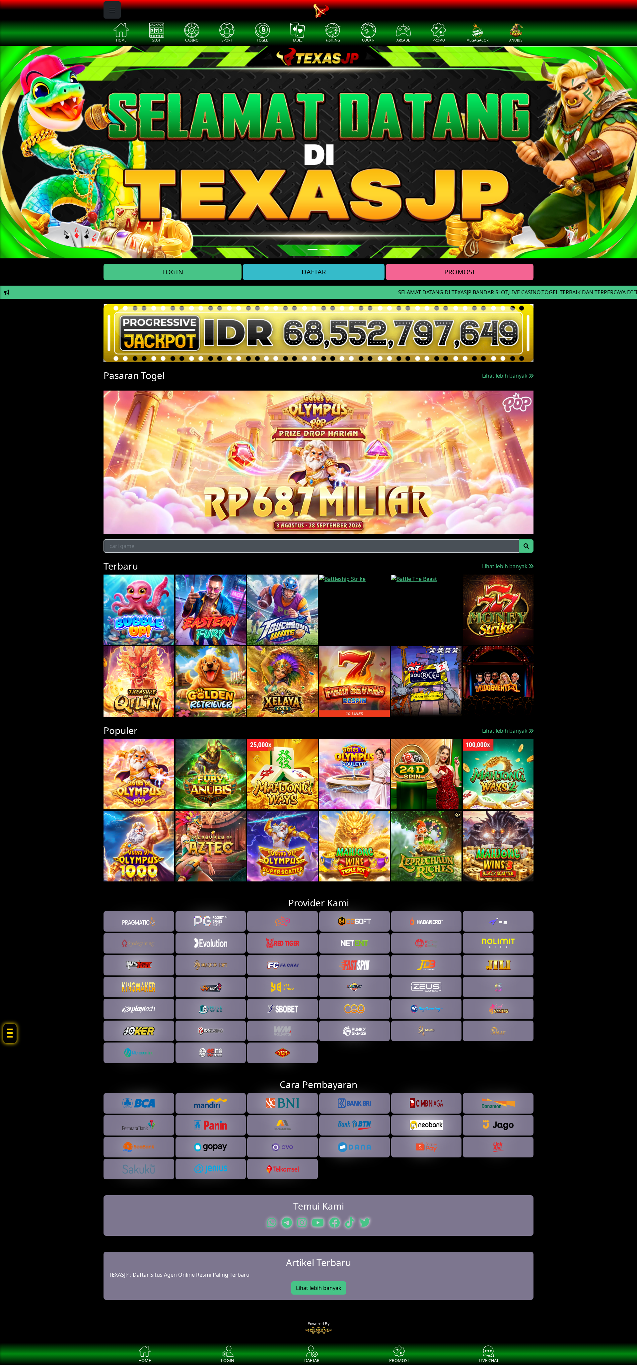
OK (318, 724)
